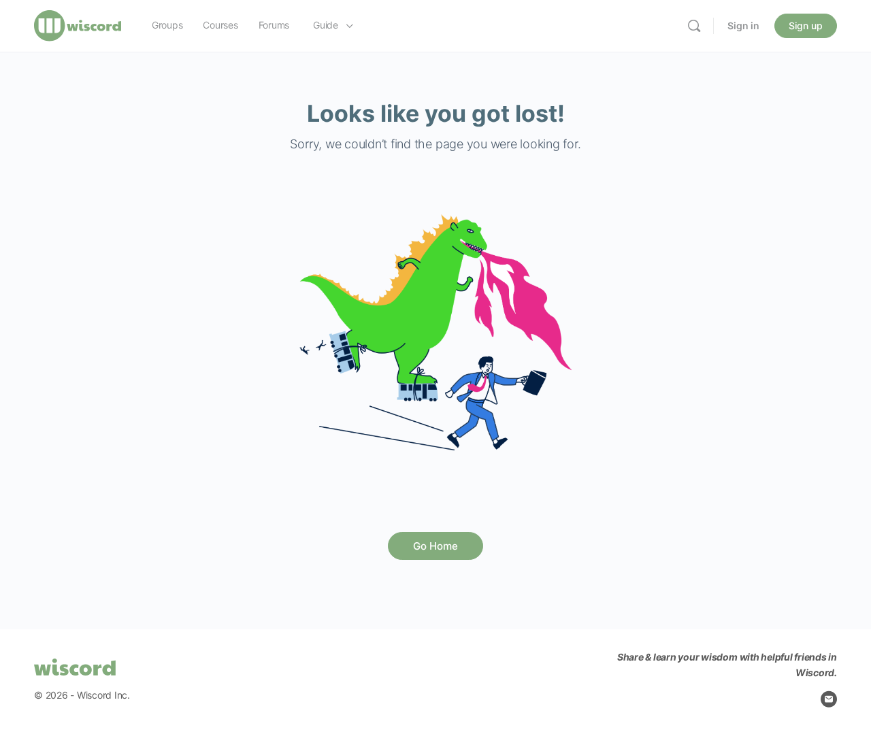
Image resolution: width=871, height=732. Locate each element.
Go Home (435, 545)
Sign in (743, 25)
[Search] (694, 26)
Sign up (806, 25)
